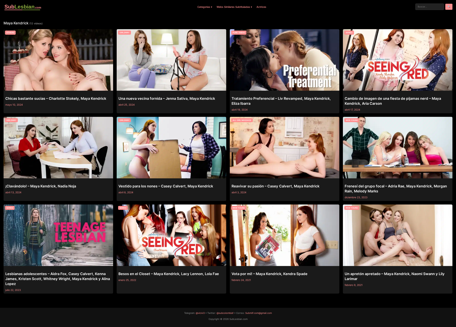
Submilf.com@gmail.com (258, 313)
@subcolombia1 (225, 313)
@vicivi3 (200, 313)
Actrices (261, 6)
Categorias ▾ (204, 6)
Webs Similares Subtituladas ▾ (234, 6)
